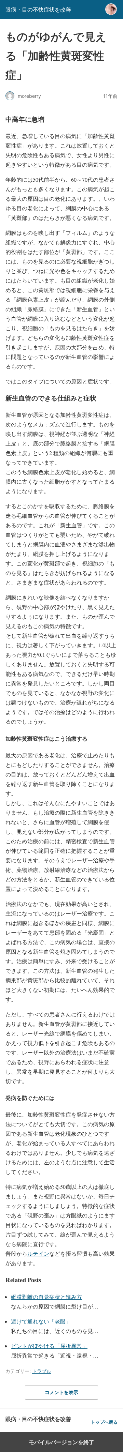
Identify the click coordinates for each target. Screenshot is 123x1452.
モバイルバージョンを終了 (61, 1442)
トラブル (41, 1371)
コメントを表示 (61, 1392)
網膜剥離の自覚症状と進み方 (46, 1296)
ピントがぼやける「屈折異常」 (49, 1345)
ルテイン (38, 1253)
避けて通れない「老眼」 (41, 1321)
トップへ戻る (104, 1422)
